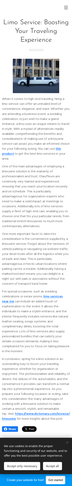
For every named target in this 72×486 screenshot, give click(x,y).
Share (12, 429)
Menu (66, 7)
